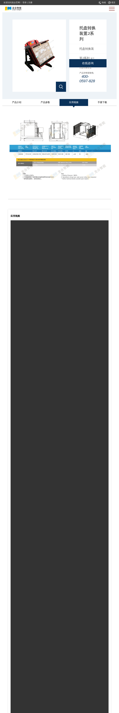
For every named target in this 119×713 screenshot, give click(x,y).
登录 (24, 2)
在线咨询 (88, 63)
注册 (30, 2)
